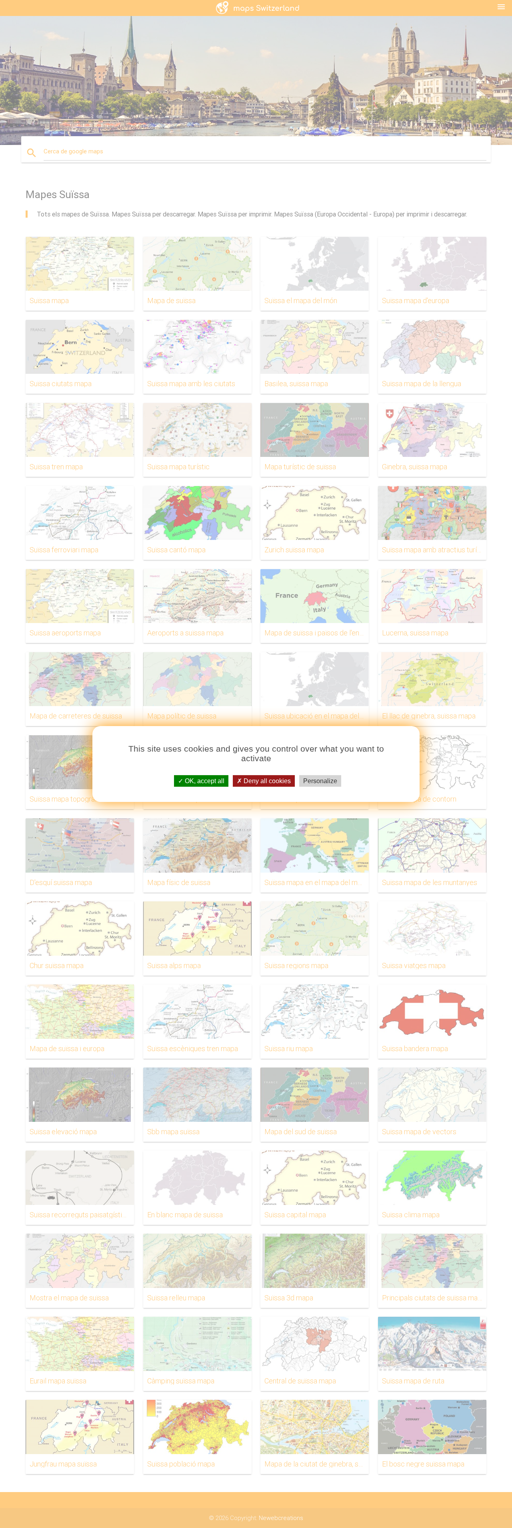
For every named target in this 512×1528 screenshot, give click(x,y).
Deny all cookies (266, 781)
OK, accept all (203, 781)
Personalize (320, 781)
